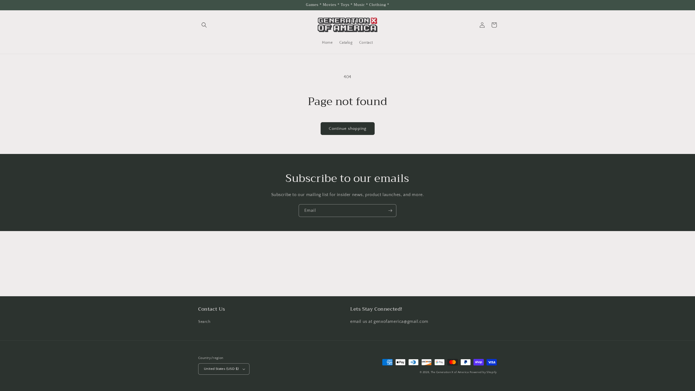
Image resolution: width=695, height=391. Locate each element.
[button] (204, 25)
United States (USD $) (221, 369)
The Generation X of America (450, 372)
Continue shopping (348, 128)
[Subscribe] (390, 210)
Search (204, 322)
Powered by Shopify (483, 372)
